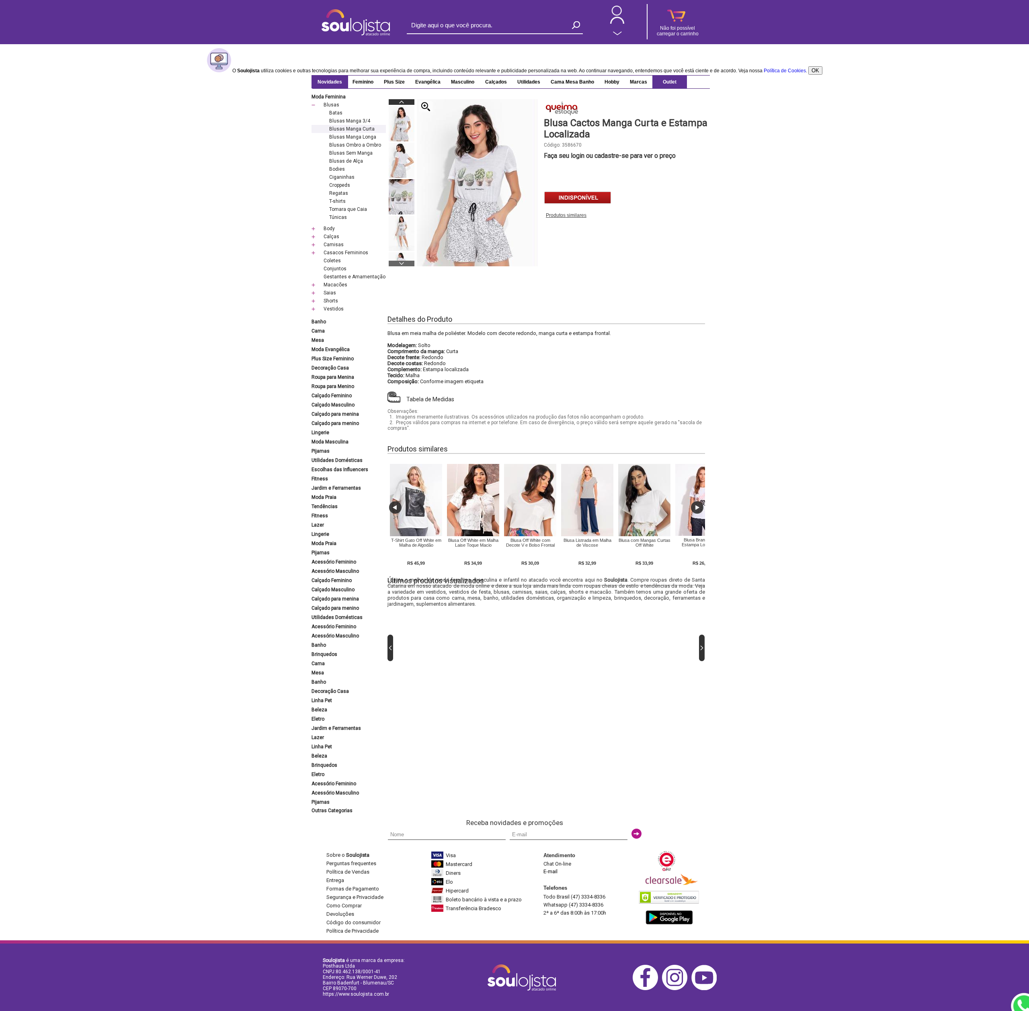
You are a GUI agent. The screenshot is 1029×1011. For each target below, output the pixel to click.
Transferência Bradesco (473, 908)
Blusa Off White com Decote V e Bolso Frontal (530, 542)
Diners (453, 873)
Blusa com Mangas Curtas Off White (644, 542)
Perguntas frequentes (351, 863)
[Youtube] (706, 988)
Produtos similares (566, 215)
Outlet (669, 82)
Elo (449, 882)
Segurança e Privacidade (354, 897)
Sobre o (347, 855)
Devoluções (340, 914)
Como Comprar (344, 906)
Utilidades (528, 82)
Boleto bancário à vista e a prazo (484, 900)
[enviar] (636, 834)
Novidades (330, 82)
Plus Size (394, 82)
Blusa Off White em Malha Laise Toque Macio (473, 542)
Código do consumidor (353, 922)
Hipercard (457, 891)
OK (815, 70)
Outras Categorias (332, 810)
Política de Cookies (785, 71)
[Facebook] (647, 988)
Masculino (462, 82)
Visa (451, 855)
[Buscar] (576, 25)
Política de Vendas (347, 872)
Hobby (612, 82)
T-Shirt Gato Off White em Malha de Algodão (416, 542)
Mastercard (459, 864)
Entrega (335, 880)
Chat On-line (557, 864)
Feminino (363, 82)
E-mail (550, 871)
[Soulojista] (356, 34)
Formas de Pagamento (352, 889)
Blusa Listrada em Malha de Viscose (587, 542)
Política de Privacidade (352, 931)
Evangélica (428, 82)
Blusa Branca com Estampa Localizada (701, 542)
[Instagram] (676, 988)
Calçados (496, 82)
